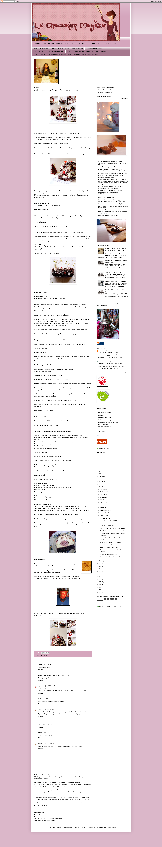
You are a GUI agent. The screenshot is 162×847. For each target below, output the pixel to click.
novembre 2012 (104, 515)
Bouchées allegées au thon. (107, 525)
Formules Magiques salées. (77, 48)
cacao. (84, 471)
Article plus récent (39, 802)
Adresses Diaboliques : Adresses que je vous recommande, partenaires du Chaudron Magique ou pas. (112, 163)
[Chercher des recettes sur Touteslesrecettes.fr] (103, 448)
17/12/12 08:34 (47, 664)
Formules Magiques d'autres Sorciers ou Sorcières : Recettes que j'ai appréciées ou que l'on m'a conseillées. (112, 192)
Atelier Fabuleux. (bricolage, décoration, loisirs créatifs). (86, 54)
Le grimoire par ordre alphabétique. (40, 48)
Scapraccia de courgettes (105, 352)
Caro (39, 698)
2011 (100, 484)
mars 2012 (103, 494)
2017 (100, 571)
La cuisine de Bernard (104, 361)
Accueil (63, 802)
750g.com (101, 415)
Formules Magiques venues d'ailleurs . (94, 48)
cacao (83, 510)
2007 (100, 473)
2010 (100, 481)
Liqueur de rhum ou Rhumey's (106, 90)
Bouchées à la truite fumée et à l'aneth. (110, 542)
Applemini (41, 686)
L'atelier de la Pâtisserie (104, 417)
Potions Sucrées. (44, 655)
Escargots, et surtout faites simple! (109, 544)
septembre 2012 (104, 510)
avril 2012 (103, 497)
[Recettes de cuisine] (102, 444)
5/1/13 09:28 (50, 709)
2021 (100, 582)
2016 (100, 568)
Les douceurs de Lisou (104, 351)
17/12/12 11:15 (65, 675)
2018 (100, 574)
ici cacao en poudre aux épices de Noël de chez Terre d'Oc (68, 236)
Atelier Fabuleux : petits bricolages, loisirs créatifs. (111, 167)
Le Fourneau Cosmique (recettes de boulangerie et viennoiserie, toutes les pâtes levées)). (52, 54)
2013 (100, 561)
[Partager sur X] (45, 653)
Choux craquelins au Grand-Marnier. (110, 523)
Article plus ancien (86, 802)
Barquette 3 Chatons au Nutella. (108, 554)
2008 (100, 476)
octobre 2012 (104, 513)
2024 (100, 589)
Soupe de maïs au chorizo (105, 92)
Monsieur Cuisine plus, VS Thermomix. (115, 281)
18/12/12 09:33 (51, 686)
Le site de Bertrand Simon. (105, 426)
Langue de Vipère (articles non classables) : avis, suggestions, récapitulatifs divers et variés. (87, 51)
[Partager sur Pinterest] (48, 653)
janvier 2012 (103, 489)
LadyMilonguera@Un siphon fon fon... (49, 675)
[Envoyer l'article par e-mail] (38, 652)
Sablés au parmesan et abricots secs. (110, 547)
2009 (100, 479)
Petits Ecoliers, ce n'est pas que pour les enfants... (113, 531)
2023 (100, 587)
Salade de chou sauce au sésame (107, 363)
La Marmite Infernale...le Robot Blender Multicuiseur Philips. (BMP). (48, 51)
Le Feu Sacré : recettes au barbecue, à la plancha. (111, 204)
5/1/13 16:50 (46, 722)
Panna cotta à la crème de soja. (108, 520)
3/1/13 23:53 (45, 698)
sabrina (40, 722)
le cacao (48, 375)
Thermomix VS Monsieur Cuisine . (114, 272)
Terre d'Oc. (77, 578)
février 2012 (103, 492)
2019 (100, 576)
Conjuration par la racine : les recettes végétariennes (112, 173)
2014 (100, 563)
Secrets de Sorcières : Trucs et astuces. (108, 215)
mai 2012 (103, 499)
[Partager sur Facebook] (46, 653)
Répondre (40, 669)
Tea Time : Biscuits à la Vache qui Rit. (110, 557)
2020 (100, 579)
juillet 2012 (103, 505)
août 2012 (103, 507)
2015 (100, 566)
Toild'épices (101, 431)
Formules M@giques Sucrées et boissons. (60, 48)
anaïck (40, 664)
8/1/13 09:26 (50, 743)
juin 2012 (103, 502)
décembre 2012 (104, 518)
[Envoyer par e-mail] (42, 653)
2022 (100, 584)
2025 (100, 592)
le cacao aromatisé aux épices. (69, 576)
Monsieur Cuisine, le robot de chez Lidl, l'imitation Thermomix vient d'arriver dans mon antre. (116, 250)
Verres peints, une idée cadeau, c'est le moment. (112, 528)
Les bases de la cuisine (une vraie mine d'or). (110, 429)
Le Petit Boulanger (103, 424)
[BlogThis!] (43, 653)
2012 (100, 487)
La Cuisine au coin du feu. (105, 420)
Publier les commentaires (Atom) (51, 806)
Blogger (114, 827)
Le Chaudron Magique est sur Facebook (109, 422)
